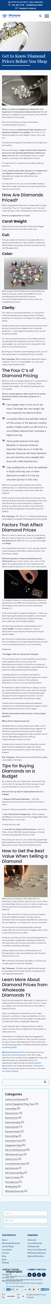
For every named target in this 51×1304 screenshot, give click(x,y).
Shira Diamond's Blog (14, 1172)
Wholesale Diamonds (14, 1191)
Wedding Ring (11, 1186)
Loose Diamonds (35, 1243)
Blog (4, 1256)
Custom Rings (8, 1246)
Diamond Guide (11, 1127)
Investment (7, 1249)
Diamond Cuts (11, 1117)
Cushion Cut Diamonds (15, 1099)
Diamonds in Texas (13, 1140)
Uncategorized (12, 1182)
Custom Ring (10, 1108)
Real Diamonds (11, 1168)
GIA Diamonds (33, 1246)
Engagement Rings (13, 1145)
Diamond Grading (12, 1122)
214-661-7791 (18, 5)
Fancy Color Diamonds (37, 1249)
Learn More (11, 1296)
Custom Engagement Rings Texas (19, 1104)
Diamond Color (11, 1113)
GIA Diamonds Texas (14, 1154)
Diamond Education (36, 1256)
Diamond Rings (11, 1136)
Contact (5, 1253)
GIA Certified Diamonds (15, 1149)
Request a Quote (27, 8)
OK (23, 1296)
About (4, 1240)
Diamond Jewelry (12, 1131)
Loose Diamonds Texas (15, 1163)
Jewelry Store (11, 1159)
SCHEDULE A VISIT (34, 5)
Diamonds (32, 1240)
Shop (4, 1259)
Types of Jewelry (12, 1177)
